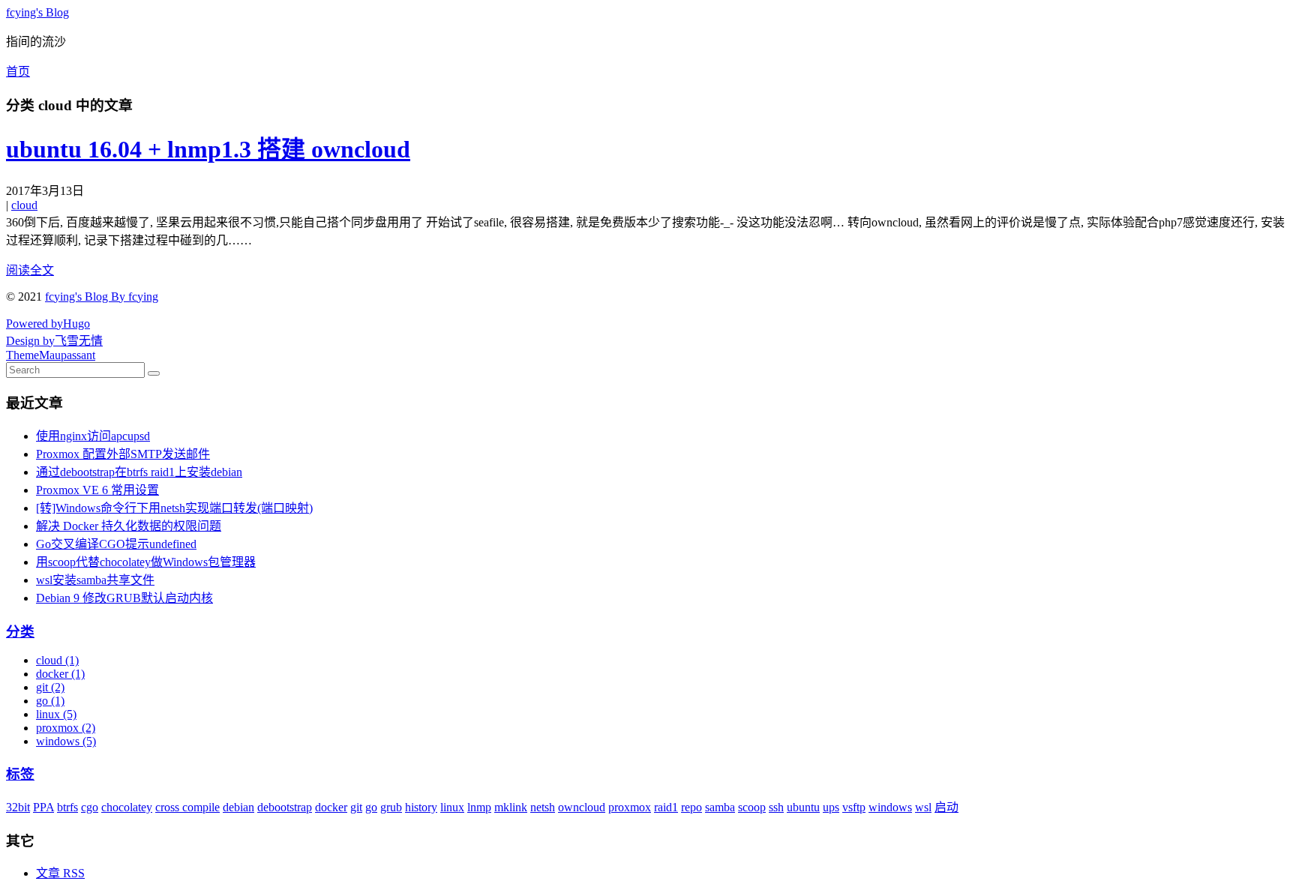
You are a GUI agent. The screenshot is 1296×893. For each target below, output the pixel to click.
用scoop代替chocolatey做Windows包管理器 (146, 562)
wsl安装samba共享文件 (95, 580)
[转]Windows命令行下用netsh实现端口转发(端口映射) (174, 508)
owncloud (581, 807)
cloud (24, 205)
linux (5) (56, 714)
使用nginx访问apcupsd (93, 436)
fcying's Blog (37, 12)
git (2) (50, 687)
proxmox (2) (65, 727)
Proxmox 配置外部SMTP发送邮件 (123, 454)
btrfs (67, 807)
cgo (89, 807)
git (356, 807)
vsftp (854, 807)
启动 (946, 807)
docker (331, 807)
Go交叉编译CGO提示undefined (116, 544)
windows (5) (66, 741)
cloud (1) (57, 660)
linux (452, 807)
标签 (20, 774)
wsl (923, 807)
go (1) (50, 700)
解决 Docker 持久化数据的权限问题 (128, 526)
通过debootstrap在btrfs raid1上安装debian (139, 472)
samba (720, 807)
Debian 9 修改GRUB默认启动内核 (124, 598)
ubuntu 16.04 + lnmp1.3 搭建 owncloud (208, 149)
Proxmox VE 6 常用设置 (97, 490)
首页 (18, 71)
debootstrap (284, 807)
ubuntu (803, 807)
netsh (542, 807)
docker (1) (60, 673)
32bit (18, 807)
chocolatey (126, 807)
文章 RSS (60, 873)
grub (391, 807)
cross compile (187, 807)
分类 (20, 632)
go (371, 807)
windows (890, 807)
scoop (752, 807)
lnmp (479, 807)
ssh (776, 807)
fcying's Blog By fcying (101, 296)
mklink (510, 807)
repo (691, 807)
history (421, 807)
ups (831, 807)
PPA (43, 807)
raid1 (666, 807)
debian (238, 807)
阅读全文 (30, 270)
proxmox (629, 807)
